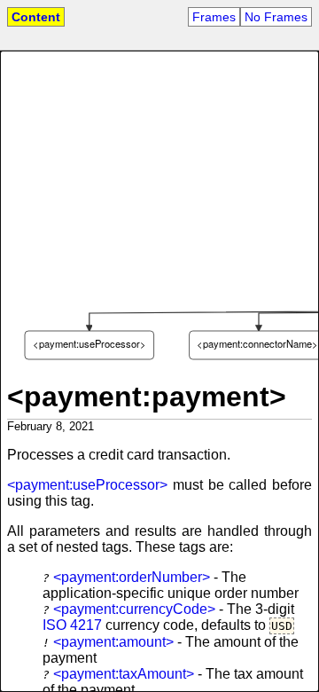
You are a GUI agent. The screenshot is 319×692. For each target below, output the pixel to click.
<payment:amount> (113, 641)
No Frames (276, 17)
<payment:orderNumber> (131, 577)
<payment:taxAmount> (123, 673)
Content (36, 17)
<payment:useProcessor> (87, 484)
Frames (214, 17)
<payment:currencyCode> (134, 609)
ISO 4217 (72, 625)
